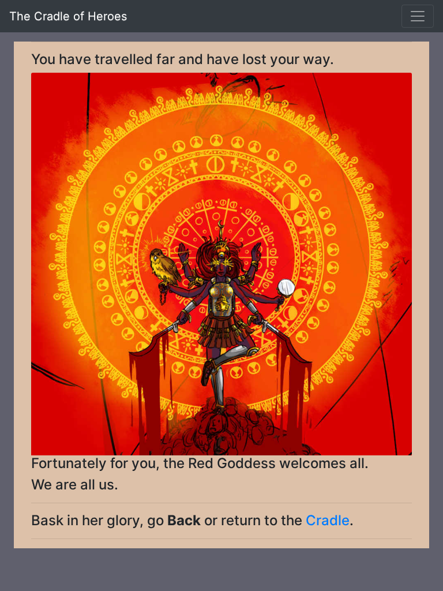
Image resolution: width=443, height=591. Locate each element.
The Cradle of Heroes (68, 16)
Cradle (328, 520)
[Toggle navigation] (417, 16)
